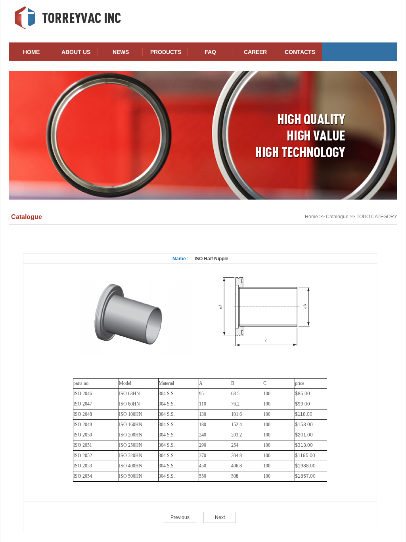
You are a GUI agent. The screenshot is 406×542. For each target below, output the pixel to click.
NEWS (121, 52)
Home (311, 216)
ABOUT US (75, 52)
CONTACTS (300, 52)
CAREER (255, 52)
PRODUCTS (165, 52)
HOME (31, 52)
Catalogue (337, 216)
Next (220, 517)
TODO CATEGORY (376, 216)
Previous (180, 517)
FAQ (210, 52)
